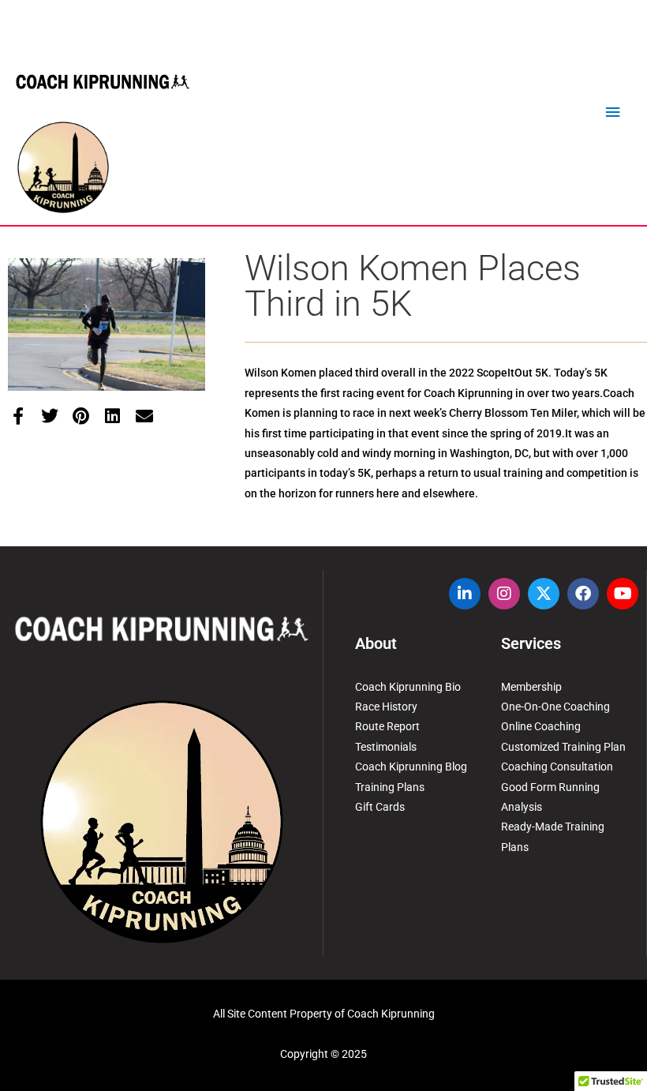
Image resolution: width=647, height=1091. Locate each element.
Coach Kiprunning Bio (408, 686)
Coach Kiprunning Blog (411, 766)
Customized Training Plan (563, 746)
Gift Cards (380, 806)
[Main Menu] (613, 112)
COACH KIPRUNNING (102, 82)
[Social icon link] (465, 593)
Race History (386, 706)
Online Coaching (541, 726)
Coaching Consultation (557, 766)
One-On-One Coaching (555, 706)
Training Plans (389, 787)
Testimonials (386, 746)
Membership (531, 686)
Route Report (387, 726)
